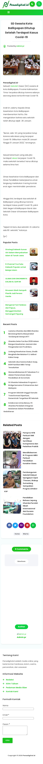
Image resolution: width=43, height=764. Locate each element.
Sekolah (14, 86)
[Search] (39, 4)
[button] (32, 4)
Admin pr (21, 637)
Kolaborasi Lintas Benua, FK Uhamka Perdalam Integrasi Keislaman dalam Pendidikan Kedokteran (19, 407)
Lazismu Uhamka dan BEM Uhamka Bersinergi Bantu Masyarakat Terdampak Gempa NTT (23, 334)
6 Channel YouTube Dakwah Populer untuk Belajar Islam (15, 267)
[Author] (21, 634)
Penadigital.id (29, 755)
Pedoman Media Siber (16, 687)
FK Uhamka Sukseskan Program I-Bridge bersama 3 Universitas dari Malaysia (23, 385)
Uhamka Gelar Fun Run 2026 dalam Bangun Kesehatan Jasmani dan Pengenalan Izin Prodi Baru (23, 344)
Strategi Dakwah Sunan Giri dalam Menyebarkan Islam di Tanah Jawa (16, 252)
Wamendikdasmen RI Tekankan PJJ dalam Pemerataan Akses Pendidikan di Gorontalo (23, 375)
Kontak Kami (12, 691)
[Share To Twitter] (15, 525)
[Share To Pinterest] (27, 525)
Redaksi (10, 679)
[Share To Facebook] (9, 525)
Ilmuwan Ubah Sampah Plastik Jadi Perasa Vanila (16, 293)
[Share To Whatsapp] (33, 525)
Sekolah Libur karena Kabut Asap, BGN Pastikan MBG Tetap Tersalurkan (23, 365)
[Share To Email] (21, 525)
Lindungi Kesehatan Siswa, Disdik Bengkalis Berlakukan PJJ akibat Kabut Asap (22, 354)
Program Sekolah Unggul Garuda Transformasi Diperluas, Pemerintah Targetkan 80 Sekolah (23, 396)
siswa (14, 158)
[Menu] (22, 12)
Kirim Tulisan (12, 683)
